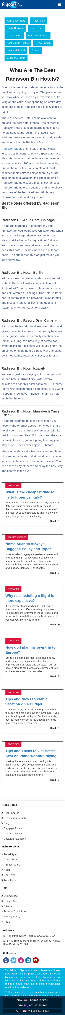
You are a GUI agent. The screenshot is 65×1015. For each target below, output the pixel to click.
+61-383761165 (32, 1005)
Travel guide (11, 880)
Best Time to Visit (38, 35)
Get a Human (43, 43)
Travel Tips (38, 20)
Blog (6, 823)
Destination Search (15, 818)
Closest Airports (16, 58)
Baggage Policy (13, 828)
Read (53, 521)
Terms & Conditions (15, 911)
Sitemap (8, 906)
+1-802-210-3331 (32, 1000)
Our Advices (11, 896)
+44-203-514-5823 (32, 1011)
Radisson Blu (10, 148)
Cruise (35, 50)
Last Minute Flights (18, 43)
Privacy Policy (12, 916)
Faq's (7, 921)
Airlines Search (12, 864)
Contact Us (10, 901)
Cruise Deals (11, 859)
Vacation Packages (15, 838)
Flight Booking (15, 28)
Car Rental (10, 875)
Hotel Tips (36, 28)
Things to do (14, 35)
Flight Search (11, 813)
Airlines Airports (16, 20)
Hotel (7, 870)
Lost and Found (16, 50)
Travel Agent (11, 854)
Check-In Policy (13, 833)
